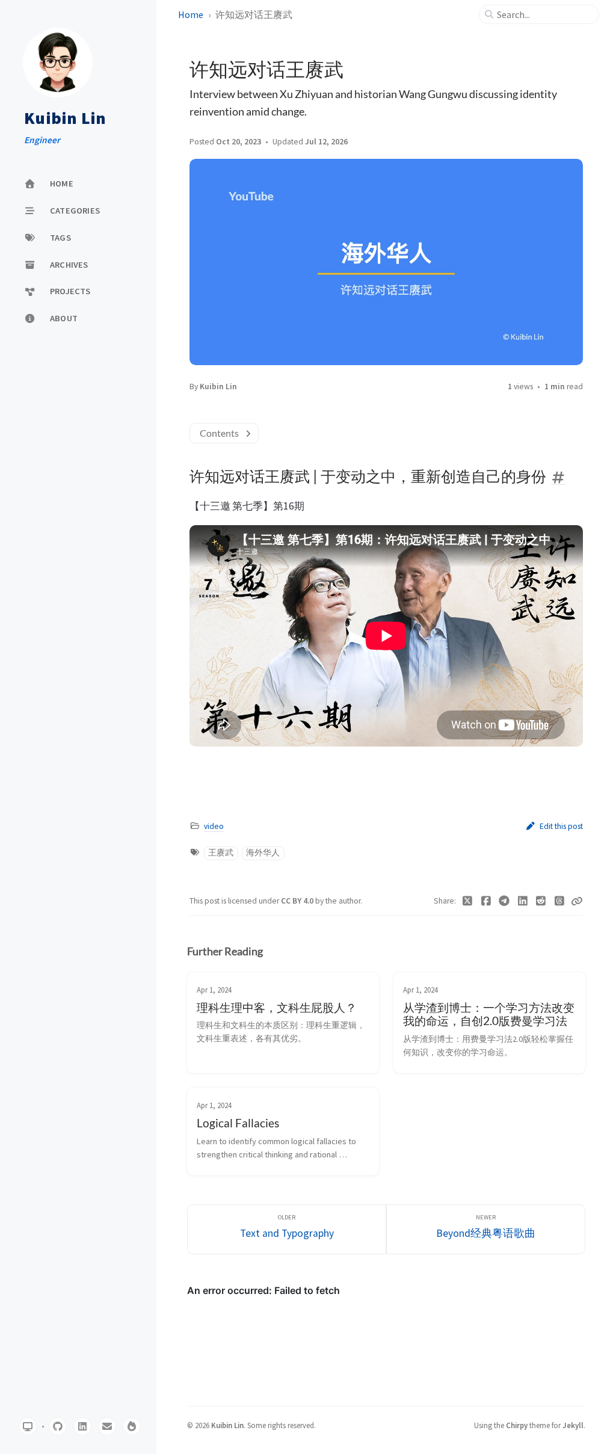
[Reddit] (541, 901)
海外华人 (263, 853)
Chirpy (517, 1425)
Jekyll (573, 1425)
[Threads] (560, 901)
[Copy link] (577, 901)
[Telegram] (504, 901)
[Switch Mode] (27, 1426)
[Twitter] (468, 901)
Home (190, 14)
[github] (57, 1426)
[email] (107, 1426)
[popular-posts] (131, 1426)
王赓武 (220, 853)
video (214, 826)
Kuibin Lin (65, 118)
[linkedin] (82, 1426)
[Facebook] (486, 901)
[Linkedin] (523, 901)
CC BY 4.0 (298, 901)
